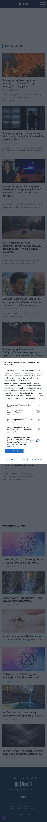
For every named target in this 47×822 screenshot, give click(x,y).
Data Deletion (10, 459)
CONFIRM (14, 451)
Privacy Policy (37, 459)
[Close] (42, 362)
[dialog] (23, 411)
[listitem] (23, 406)
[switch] (38, 411)
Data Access (23, 459)
